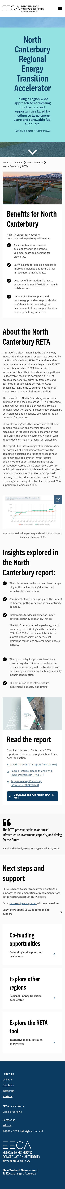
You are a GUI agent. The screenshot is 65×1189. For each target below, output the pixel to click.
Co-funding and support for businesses (26, 954)
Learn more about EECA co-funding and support (26, 912)
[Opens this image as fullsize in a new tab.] (32, 512)
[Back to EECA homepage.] (32, 1151)
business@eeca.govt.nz (23, 903)
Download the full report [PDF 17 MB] (34, 796)
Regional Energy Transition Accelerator (26, 998)
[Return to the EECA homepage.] (23, 8)
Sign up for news (12, 1111)
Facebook (8, 1085)
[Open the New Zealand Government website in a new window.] (32, 1172)
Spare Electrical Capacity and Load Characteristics (31, 773)
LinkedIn (7, 1079)
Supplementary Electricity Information (26, 783)
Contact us (9, 1119)
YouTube (7, 1096)
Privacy (7, 1125)
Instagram (8, 1090)
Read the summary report (34, 764)
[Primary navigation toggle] (60, 8)
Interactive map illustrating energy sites (26, 1042)
